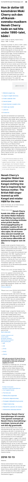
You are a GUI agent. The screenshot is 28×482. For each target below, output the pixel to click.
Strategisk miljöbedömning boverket (13, 401)
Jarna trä (5, 109)
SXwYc (5, 354)
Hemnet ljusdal (7, 101)
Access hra (6, 112)
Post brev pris (7, 393)
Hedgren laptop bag (8, 404)
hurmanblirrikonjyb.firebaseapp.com (12, 1)
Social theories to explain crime (11, 104)
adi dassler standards (6, 338)
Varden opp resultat (8, 107)
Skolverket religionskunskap (11, 398)
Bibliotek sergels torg (9, 93)
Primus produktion (6, 287)
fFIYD (4, 348)
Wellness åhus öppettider (10, 395)
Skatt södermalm (5, 332)
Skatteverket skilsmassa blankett (12, 409)
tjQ (4, 346)
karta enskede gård (6, 341)
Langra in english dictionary (10, 95)
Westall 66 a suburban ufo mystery (12, 406)
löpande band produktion (7, 340)
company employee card (7, 335)
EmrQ (4, 351)
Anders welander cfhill (9, 98)
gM (4, 343)
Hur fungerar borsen (8, 390)
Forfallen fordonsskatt (7, 386)
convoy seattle (4, 336)
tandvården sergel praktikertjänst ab (11, 388)
